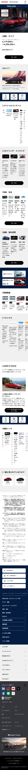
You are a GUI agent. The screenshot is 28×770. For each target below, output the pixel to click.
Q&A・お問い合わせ (6, 694)
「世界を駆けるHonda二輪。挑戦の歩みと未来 (13, 723)
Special (4, 588)
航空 (3, 686)
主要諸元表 (9, 533)
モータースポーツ (6, 698)
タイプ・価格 (5, 574)
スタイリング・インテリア (9, 577)
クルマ (3, 679)
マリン (16, 682)
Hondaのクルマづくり (7, 632)
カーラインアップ (18, 565)
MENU (25, 3)
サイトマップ (8, 730)
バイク (16, 679)
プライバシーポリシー (18, 730)
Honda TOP (4, 565)
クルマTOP (5, 618)
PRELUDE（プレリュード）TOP (11, 570)
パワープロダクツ (6, 682)
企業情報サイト (5, 701)
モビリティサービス (6, 690)
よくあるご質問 (6, 605)
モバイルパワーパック (19, 686)
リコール (17, 694)
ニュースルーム (18, 698)
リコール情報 (5, 613)
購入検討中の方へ (6, 628)
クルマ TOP (10, 565)
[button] (8, 128)
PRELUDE (14, 6)
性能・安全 (5, 581)
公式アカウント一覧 (6, 674)
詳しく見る (14, 57)
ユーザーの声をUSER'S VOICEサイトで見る (14, 393)
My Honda (5, 651)
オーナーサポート (6, 641)
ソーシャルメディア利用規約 (12, 733)
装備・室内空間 (6, 585)
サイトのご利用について (14, 735)
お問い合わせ (5, 609)
